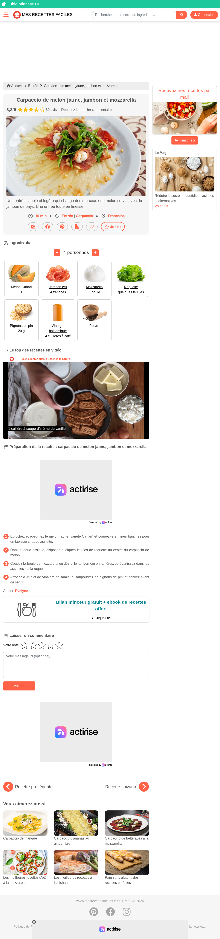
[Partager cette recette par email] (33, 226)
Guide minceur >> (22, 4)
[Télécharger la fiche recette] (77, 226)
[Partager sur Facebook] (47, 226)
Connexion (206, 15)
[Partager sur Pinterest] (62, 226)
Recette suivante (121, 786)
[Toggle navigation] (6, 14)
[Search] (181, 14)
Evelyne (21, 591)
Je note (115, 227)
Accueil (17, 86)
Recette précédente (34, 786)
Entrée (33, 86)
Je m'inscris (183, 140)
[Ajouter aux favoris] (92, 226)
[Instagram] (127, 914)
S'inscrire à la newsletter (189, 926)
